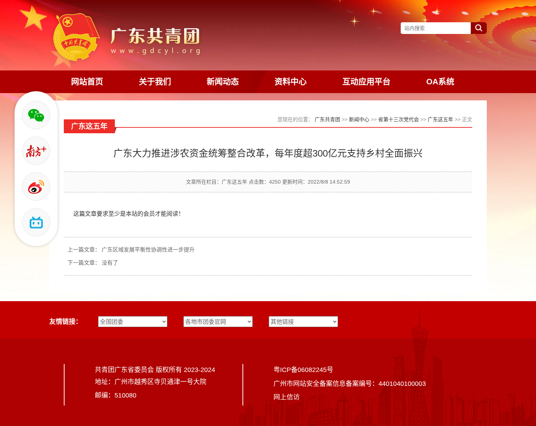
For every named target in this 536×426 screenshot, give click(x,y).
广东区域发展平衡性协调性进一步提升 (148, 249)
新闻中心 (359, 119)
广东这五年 (440, 119)
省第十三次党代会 (398, 119)
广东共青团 (327, 119)
